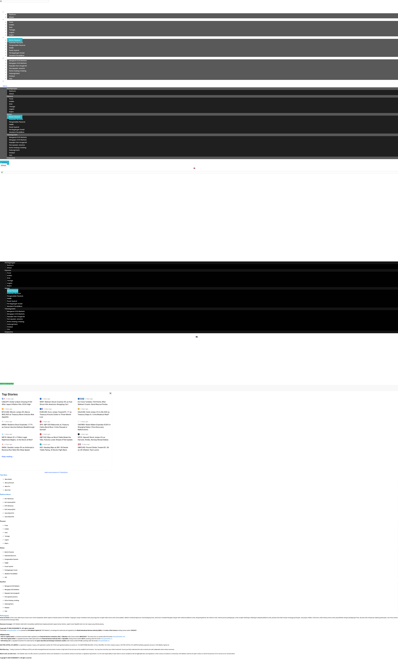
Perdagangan (10, 12)
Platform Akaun (5, 494)
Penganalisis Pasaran (17, 45)
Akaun (11, 17)
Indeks (11, 25)
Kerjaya (12, 76)
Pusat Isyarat (14, 50)
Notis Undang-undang (17, 71)
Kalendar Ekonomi (16, 43)
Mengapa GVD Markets (18, 63)
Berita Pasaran (14, 40)
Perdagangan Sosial (16, 53)
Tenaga (12, 30)
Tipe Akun (3, 475)
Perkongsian (4, 615)
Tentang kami (10, 58)
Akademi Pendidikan (16, 55)
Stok (10, 27)
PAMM (11, 48)
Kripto (11, 35)
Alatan (7, 38)
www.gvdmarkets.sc (106, 638)
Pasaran (8, 20)
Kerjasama (9, 81)
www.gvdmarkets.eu (103, 640)
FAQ (10, 79)
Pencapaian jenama (17, 68)
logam (11, 32)
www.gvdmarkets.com (13, 630)
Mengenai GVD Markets (18, 61)
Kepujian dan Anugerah (18, 66)
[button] (199, 86)
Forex (11, 22)
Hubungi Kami (14, 73)
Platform (12, 14)
